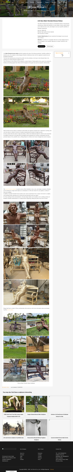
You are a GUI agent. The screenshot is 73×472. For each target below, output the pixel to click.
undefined (11, 471)
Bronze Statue (36, 7)
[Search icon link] (69, 2)
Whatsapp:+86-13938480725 (62, 456)
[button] (41, 46)
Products (35, 10)
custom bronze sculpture (10, 189)
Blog (21, 457)
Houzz (39, 459)
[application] (34, 2)
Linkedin (40, 454)
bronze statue (10, 309)
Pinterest (40, 457)
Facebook (40, 453)
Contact (22, 459)
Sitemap (52, 469)
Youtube (40, 456)
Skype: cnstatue (59, 457)
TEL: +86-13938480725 (61, 453)
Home (32, 10)
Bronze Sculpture (40, 10)
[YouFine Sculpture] (6, 2)
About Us (22, 453)
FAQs (21, 456)
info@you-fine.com (60, 454)
